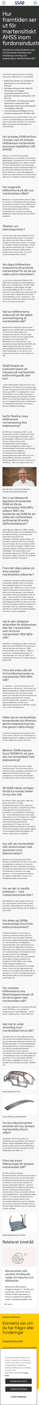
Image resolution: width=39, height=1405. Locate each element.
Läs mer (9, 1304)
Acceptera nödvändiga (19, 1389)
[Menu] (35, 3)
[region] (18, 1377)
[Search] (4, 3)
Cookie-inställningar (19, 1397)
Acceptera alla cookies (18, 1381)
